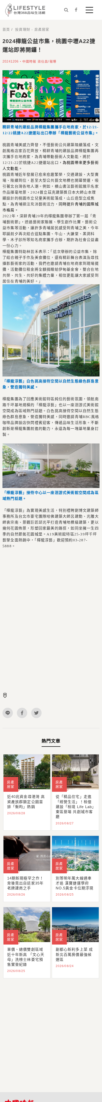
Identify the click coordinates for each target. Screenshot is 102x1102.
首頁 (6, 29)
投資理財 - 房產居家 (32, 29)
